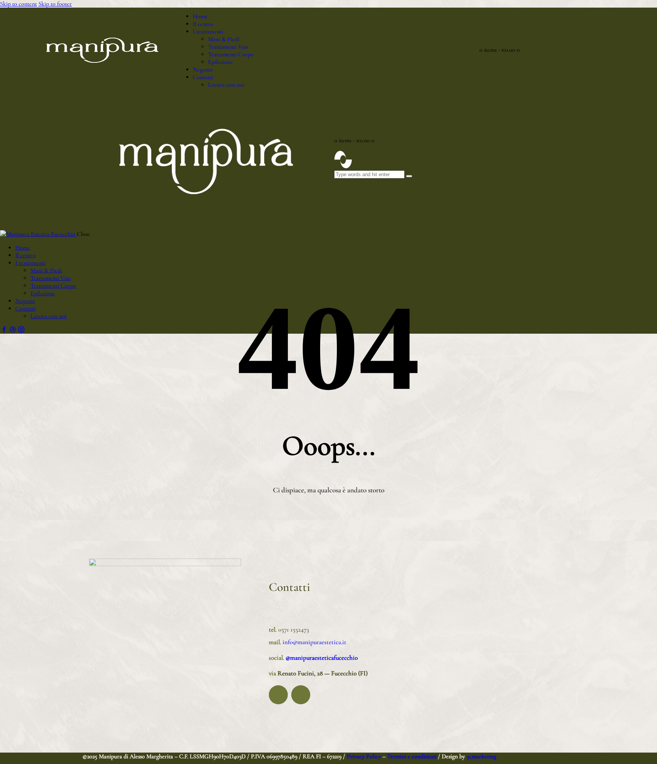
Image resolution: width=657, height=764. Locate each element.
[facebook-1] (4, 330)
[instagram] (21, 330)
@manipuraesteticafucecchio (322, 658)
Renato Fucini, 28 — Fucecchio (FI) (323, 673)
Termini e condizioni (411, 756)
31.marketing (481, 756)
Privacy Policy (363, 756)
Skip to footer (55, 4)
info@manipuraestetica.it (313, 642)
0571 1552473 (293, 629)
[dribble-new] (12, 330)
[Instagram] (300, 694)
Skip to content (18, 4)
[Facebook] (278, 694)
